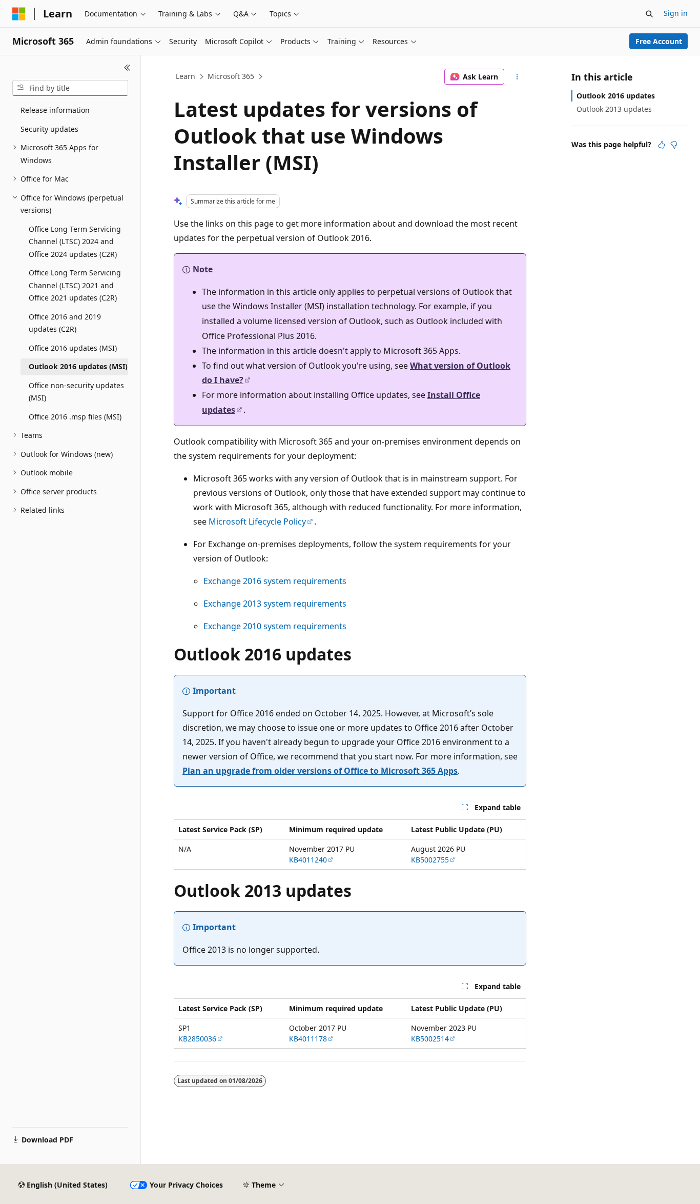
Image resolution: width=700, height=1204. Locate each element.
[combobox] (70, 88)
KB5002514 (430, 1039)
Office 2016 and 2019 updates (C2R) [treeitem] (65, 323)
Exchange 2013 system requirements (274, 603)
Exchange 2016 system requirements (274, 581)
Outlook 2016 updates (616, 96)
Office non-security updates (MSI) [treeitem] (76, 391)
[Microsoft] (19, 14)
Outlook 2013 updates (614, 109)
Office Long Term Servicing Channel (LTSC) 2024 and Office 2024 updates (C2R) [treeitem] (75, 241)
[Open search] (649, 14)
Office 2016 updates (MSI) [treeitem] (73, 348)
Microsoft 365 (231, 76)
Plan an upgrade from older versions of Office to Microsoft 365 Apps (320, 770)
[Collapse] (127, 67)
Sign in (676, 13)
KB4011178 (308, 1039)
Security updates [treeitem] (49, 129)
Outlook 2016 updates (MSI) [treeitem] (78, 366)
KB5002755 (430, 860)
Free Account (658, 41)
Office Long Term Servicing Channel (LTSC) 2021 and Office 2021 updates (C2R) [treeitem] (75, 285)
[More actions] (517, 77)
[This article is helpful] (661, 144)
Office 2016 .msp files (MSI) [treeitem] (75, 417)
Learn (185, 76)
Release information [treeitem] (55, 110)
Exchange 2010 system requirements (274, 626)
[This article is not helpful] (674, 144)
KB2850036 (197, 1039)
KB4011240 (308, 860)
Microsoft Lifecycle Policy (257, 521)
